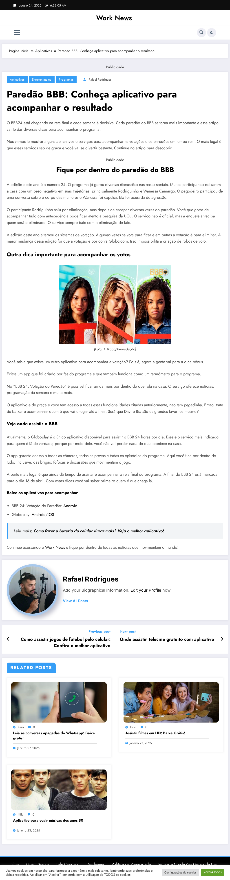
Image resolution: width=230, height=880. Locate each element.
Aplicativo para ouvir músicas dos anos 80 (48, 820)
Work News (114, 18)
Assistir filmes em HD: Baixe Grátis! (155, 733)
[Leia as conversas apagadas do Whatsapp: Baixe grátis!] (59, 701)
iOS (51, 514)
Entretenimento (41, 79)
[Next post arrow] (222, 639)
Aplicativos (17, 79)
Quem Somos (37, 864)
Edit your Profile (145, 590)
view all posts (75, 601)
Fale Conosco (67, 864)
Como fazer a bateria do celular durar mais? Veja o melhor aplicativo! (98, 531)
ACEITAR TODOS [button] (213, 872)
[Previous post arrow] (8, 639)
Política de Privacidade (131, 864)
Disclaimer (95, 864)
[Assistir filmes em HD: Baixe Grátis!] (171, 701)
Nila (20, 814)
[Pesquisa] (201, 32)
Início (14, 864)
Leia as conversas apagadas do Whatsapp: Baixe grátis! (54, 736)
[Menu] (17, 32)
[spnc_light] (211, 32)
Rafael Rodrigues (100, 79)
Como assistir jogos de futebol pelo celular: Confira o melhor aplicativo (66, 642)
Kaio (21, 727)
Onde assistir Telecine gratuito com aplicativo (167, 639)
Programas (66, 79)
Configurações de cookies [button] (180, 872)
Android (70, 506)
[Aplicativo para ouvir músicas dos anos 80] (59, 789)
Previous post (99, 631)
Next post (128, 631)
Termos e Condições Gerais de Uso (187, 864)
